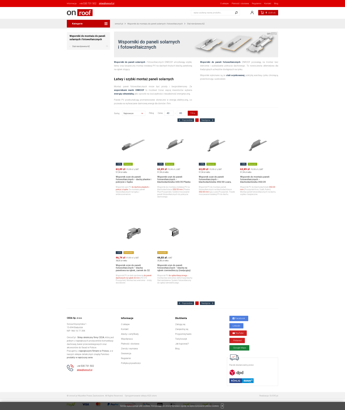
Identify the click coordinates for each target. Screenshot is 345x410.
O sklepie (224, 3)
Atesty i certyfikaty (130, 334)
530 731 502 (87, 3)
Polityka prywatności (131, 363)
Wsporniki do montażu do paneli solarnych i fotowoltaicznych (155, 24)
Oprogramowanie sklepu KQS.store (141, 395)
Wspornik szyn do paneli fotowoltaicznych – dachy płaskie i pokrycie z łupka (133, 179)
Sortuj (116, 113)
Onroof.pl (80, 12)
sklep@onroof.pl (106, 3)
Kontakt (267, 3)
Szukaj (236, 12)
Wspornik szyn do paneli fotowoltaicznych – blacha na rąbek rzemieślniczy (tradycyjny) (174, 268)
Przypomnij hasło (183, 334)
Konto (252, 12)
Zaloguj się (180, 324)
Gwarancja (126, 353)
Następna (206, 120)
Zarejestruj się (181, 329)
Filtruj (192, 113)
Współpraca (127, 339)
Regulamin (256, 3)
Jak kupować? (182, 343)
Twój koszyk (181, 339)
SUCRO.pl (274, 395)
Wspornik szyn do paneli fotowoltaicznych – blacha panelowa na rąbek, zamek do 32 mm (133, 269)
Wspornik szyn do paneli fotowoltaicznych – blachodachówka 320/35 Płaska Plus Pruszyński (173, 180)
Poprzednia (187, 120)
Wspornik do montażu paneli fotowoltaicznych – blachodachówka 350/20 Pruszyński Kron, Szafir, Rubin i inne (256, 181)
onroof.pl (119, 24)
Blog (276, 3)
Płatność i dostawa (240, 3)
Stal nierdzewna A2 (195, 24)
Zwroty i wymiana (129, 348)
